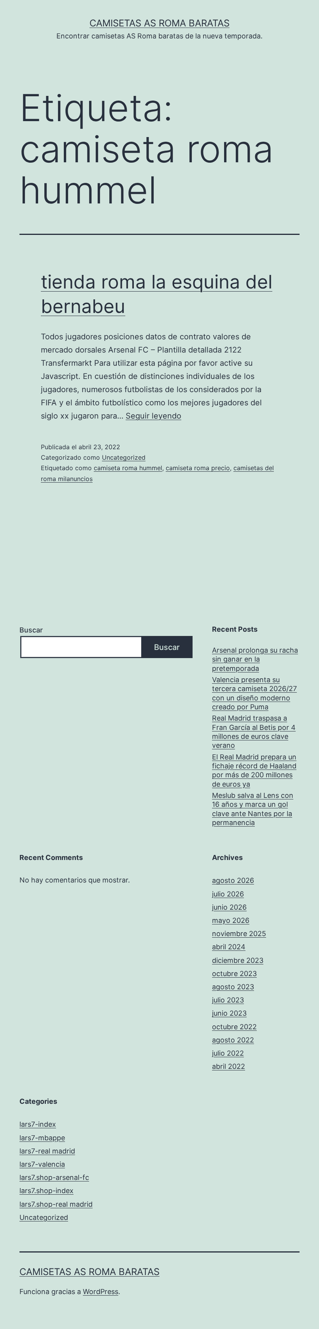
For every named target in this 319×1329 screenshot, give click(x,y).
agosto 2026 (233, 880)
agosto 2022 (233, 1040)
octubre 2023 (234, 973)
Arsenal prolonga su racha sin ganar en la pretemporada (255, 659)
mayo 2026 (230, 920)
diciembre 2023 (237, 960)
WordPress (100, 1291)
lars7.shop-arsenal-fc (54, 1177)
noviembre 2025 (239, 933)
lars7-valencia (42, 1164)
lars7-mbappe (42, 1138)
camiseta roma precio (198, 468)
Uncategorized (123, 457)
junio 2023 (229, 1013)
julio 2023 (228, 1000)
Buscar (31, 630)
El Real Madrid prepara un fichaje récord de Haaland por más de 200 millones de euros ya (254, 770)
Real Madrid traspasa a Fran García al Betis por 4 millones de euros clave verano (254, 731)
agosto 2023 (233, 987)
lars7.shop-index (46, 1191)
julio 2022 (228, 1053)
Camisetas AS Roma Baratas (159, 23)
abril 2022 (228, 1066)
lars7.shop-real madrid (56, 1204)
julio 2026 (228, 894)
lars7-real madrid (47, 1151)
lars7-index (37, 1124)
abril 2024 (228, 947)
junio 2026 (229, 907)
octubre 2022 (234, 1027)
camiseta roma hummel (128, 468)
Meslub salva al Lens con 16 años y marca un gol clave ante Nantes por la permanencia (252, 809)
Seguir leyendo (153, 415)
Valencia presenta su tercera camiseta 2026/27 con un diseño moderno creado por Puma (254, 693)
